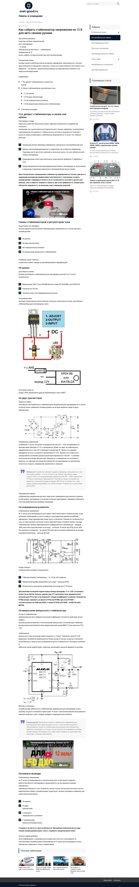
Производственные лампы (102, 54)
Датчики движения (99, 70)
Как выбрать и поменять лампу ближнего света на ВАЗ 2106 (78, 870)
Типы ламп (96, 59)
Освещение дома (98, 32)
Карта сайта (108, 880)
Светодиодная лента (100, 43)
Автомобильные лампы (101, 37)
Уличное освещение (100, 48)
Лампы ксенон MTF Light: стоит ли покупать (26, 868)
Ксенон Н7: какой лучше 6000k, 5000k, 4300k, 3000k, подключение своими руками (104, 145)
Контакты (117, 880)
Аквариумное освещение (102, 64)
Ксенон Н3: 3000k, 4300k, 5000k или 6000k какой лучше (43, 869)
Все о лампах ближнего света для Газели (60, 868)
